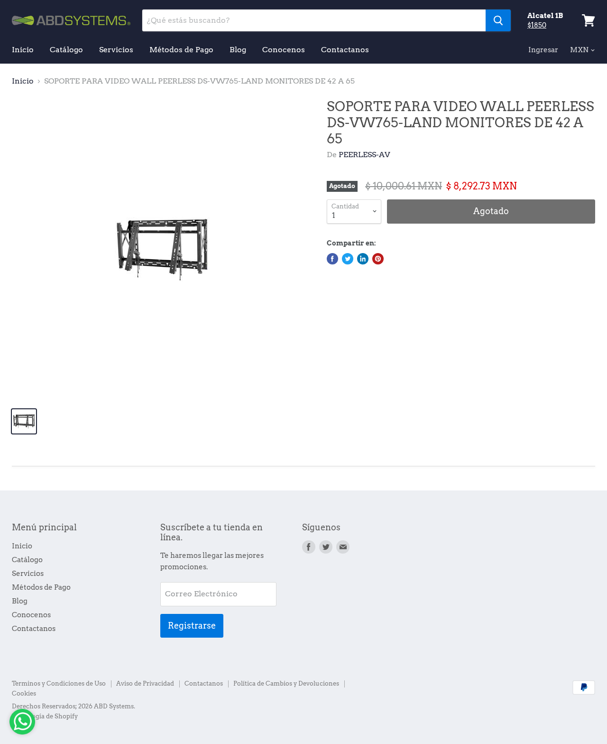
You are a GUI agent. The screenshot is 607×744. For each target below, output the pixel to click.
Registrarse (192, 626)
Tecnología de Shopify (45, 716)
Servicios (116, 49)
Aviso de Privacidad (145, 683)
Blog (238, 49)
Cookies (24, 693)
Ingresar (543, 50)
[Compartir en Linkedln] (362, 258)
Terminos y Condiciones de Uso (59, 683)
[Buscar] (498, 20)
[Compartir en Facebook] (332, 258)
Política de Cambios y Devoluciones (286, 683)
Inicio (23, 49)
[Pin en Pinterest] (378, 258)
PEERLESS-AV (364, 154)
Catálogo (66, 49)
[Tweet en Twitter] (347, 258)
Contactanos (345, 49)
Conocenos (283, 49)
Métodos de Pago (181, 49)
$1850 (536, 25)
